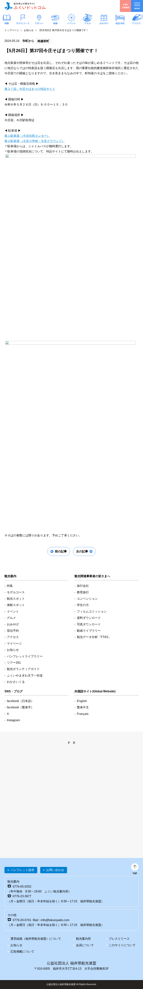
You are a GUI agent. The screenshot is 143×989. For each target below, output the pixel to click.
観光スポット (16, 598)
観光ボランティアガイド (23, 669)
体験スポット (16, 605)
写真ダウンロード (89, 624)
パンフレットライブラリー (25, 656)
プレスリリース (119, 938)
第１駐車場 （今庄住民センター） (27, 135)
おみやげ (103, 23)
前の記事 (61, 551)
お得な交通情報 (125, 6)
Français (82, 713)
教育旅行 (83, 592)
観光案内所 (83, 938)
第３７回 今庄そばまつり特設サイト (29, 88)
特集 (6, 23)
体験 (55, 23)
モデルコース (23, 23)
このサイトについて (122, 945)
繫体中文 (83, 707)
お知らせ (29, 30)
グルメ (87, 23)
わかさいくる (16, 681)
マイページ (14, 643)
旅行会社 (83, 585)
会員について (85, 945)
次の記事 (82, 551)
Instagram (13, 720)
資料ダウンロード (89, 617)
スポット (39, 23)
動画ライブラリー (89, 630)
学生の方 (83, 605)
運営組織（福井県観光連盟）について (35, 938)
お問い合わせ (55, 870)
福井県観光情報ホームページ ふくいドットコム (25, 6)
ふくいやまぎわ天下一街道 (25, 675)
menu (137, 8)
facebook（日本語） (20, 701)
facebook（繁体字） (20, 707)
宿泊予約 (120, 23)
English (82, 701)
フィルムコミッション (92, 611)
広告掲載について (22, 951)
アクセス (136, 23)
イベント (71, 23)
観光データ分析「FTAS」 (94, 637)
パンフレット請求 (22, 870)
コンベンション (87, 598)
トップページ (11, 30)
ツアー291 (14, 662)
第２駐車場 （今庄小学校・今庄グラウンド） (34, 141)
